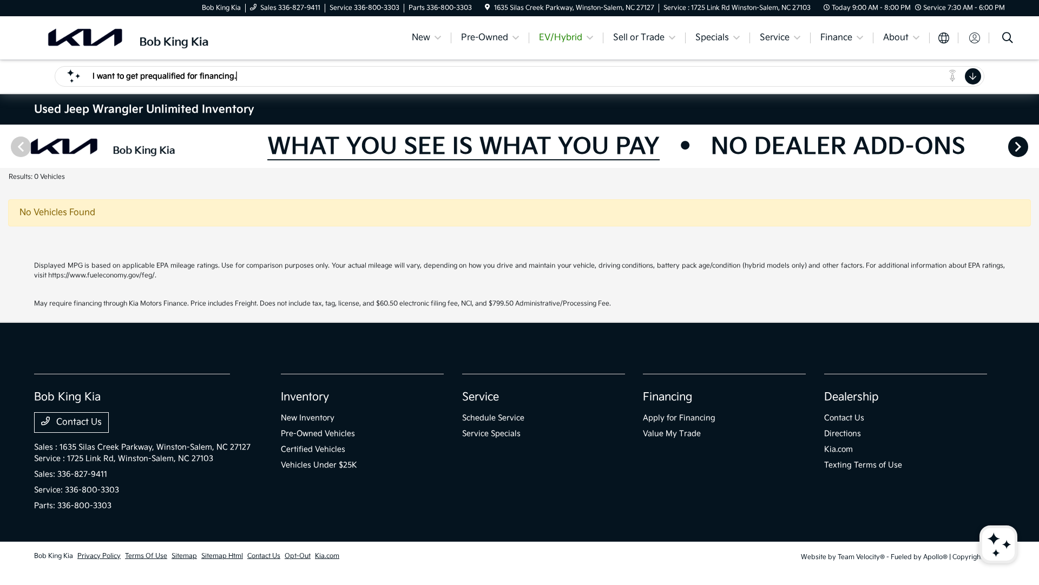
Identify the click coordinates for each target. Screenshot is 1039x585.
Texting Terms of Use (863, 465)
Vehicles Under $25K (319, 465)
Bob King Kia (53, 556)
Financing (667, 397)
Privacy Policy (99, 556)
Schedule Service (493, 417)
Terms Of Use (146, 556)
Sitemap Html (222, 556)
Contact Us (78, 422)
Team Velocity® (861, 557)
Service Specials (491, 433)
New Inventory (307, 417)
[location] (487, 8)
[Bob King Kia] (127, 37)
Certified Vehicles (313, 449)
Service (480, 397)
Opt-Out (298, 556)
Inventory (305, 397)
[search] (1007, 39)
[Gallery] (519, 146)
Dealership (851, 397)
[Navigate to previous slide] (8, 146)
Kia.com (838, 449)
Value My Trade (672, 433)
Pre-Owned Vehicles (318, 433)
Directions (842, 433)
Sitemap (184, 556)
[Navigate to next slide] (1031, 146)
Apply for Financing (679, 417)
